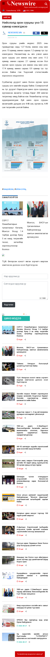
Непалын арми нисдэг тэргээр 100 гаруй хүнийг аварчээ (32, 514)
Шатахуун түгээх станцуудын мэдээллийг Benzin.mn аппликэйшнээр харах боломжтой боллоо (32, 480)
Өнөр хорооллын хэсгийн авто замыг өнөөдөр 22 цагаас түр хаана (32, 607)
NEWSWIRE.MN (15, 32)
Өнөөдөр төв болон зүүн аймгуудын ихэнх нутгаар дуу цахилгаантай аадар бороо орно (32, 559)
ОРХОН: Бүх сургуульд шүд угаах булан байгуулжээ (32, 621)
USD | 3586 (29, 11)
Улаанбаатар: (13, 11)
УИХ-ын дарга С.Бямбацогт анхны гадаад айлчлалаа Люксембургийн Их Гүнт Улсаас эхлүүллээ (32, 591)
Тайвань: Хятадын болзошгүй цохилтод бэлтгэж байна (32, 365)
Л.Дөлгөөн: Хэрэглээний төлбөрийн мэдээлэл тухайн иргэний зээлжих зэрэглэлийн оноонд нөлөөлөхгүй (32, 529)
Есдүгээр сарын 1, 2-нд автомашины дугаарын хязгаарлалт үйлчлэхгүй (32, 413)
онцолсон (8, 189)
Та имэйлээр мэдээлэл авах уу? (30, 654)
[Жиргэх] (44, 33)
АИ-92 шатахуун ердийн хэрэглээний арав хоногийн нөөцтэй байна (32, 448)
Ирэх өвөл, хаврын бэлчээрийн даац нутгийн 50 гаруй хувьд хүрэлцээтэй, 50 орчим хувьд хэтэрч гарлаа (32, 463)
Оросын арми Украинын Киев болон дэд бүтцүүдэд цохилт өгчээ (32, 544)
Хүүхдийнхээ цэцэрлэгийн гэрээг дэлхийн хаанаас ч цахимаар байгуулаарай (32, 575)
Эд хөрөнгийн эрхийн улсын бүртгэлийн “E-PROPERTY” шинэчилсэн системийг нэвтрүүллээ (32, 636)
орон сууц (21, 189)
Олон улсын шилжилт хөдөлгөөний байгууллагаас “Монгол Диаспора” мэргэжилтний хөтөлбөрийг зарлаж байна (32, 498)
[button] (23, 313)
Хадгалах (8, 304)
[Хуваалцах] (37, 33)
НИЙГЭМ (6, 17)
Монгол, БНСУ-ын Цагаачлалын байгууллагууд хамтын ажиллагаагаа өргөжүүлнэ (32, 350)
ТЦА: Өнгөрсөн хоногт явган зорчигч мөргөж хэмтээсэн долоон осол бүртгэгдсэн (32, 380)
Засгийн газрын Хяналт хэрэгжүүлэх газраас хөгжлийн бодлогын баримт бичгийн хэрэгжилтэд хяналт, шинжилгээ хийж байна (32, 397)
